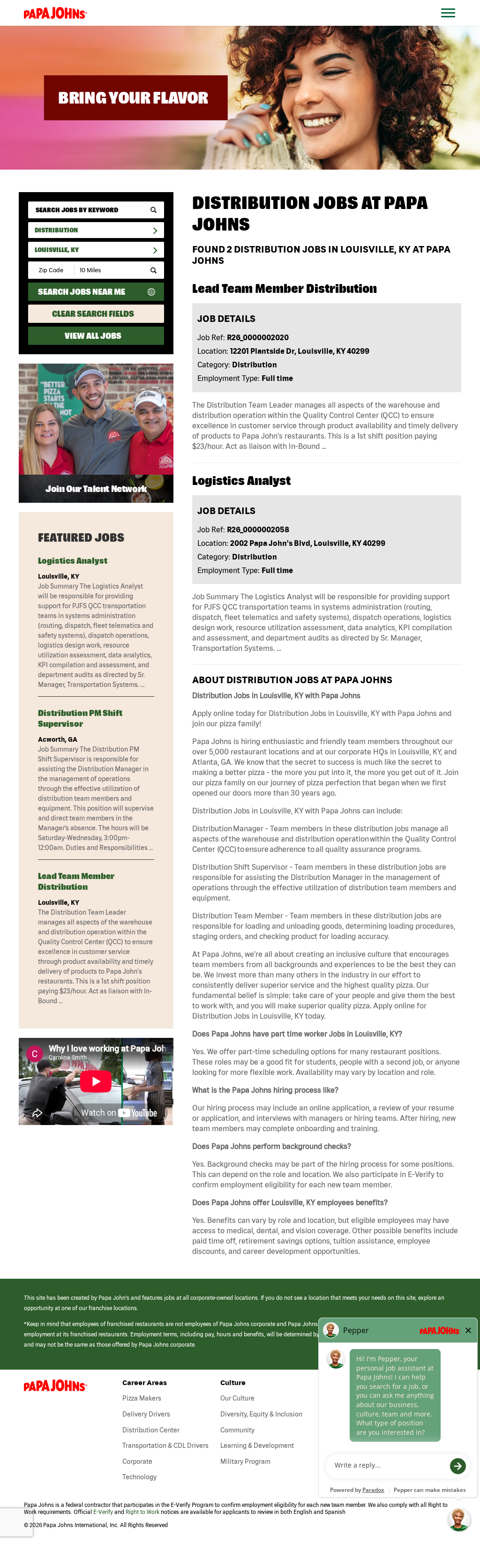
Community (237, 1430)
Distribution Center (151, 1430)
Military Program (245, 1461)
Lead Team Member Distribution (76, 881)
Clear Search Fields (93, 314)
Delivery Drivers (146, 1414)
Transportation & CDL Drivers (165, 1445)
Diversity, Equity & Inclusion (261, 1414)
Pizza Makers (141, 1398)
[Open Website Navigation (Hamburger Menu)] (453, 24)
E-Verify (103, 1512)
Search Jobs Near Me (81, 292)
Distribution (56, 230)
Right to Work (142, 1512)
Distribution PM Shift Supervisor (80, 718)
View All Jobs (93, 336)
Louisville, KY (57, 249)
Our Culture (237, 1398)
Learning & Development (257, 1445)
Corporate (137, 1461)
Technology (139, 1477)
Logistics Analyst (72, 561)
